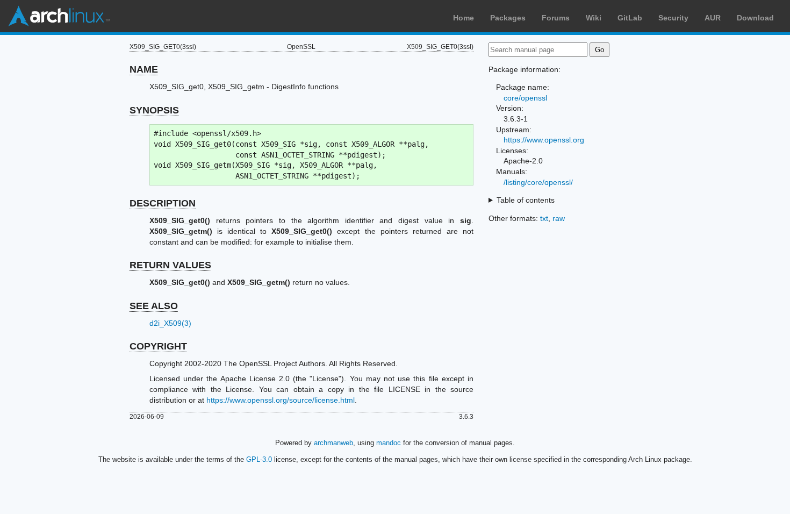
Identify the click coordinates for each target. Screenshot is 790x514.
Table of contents (526, 200)
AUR (713, 17)
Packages (508, 17)
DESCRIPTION (163, 203)
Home (463, 17)
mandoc (388, 443)
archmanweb (333, 443)
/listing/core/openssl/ (538, 182)
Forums (556, 17)
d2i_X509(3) (170, 323)
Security (673, 17)
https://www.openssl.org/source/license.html (280, 400)
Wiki (593, 17)
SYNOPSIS (154, 110)
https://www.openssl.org (544, 139)
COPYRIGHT (158, 346)
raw (558, 218)
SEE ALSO (154, 306)
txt (544, 218)
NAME (144, 69)
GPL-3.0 (259, 459)
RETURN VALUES (170, 265)
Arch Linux (59, 16)
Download (755, 17)
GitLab (629, 17)
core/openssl (525, 98)
